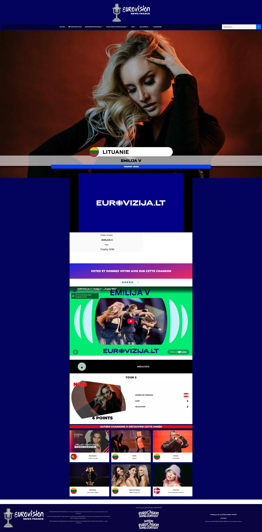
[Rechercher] (258, 26)
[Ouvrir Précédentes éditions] (102, 27)
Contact (223, 518)
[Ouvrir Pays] (135, 27)
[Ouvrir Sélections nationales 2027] (127, 27)
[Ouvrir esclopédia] (149, 27)
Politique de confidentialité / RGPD (223, 515)
